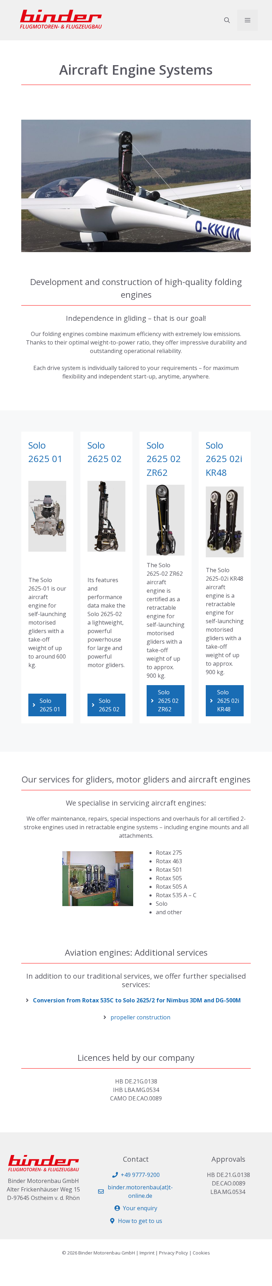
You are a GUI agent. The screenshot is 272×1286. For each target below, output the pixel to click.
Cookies (201, 1253)
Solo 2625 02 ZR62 (164, 459)
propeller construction (140, 1017)
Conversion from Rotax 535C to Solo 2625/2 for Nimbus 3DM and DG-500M (137, 1000)
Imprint (147, 1253)
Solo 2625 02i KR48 (224, 459)
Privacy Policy (173, 1253)
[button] (227, 20)
